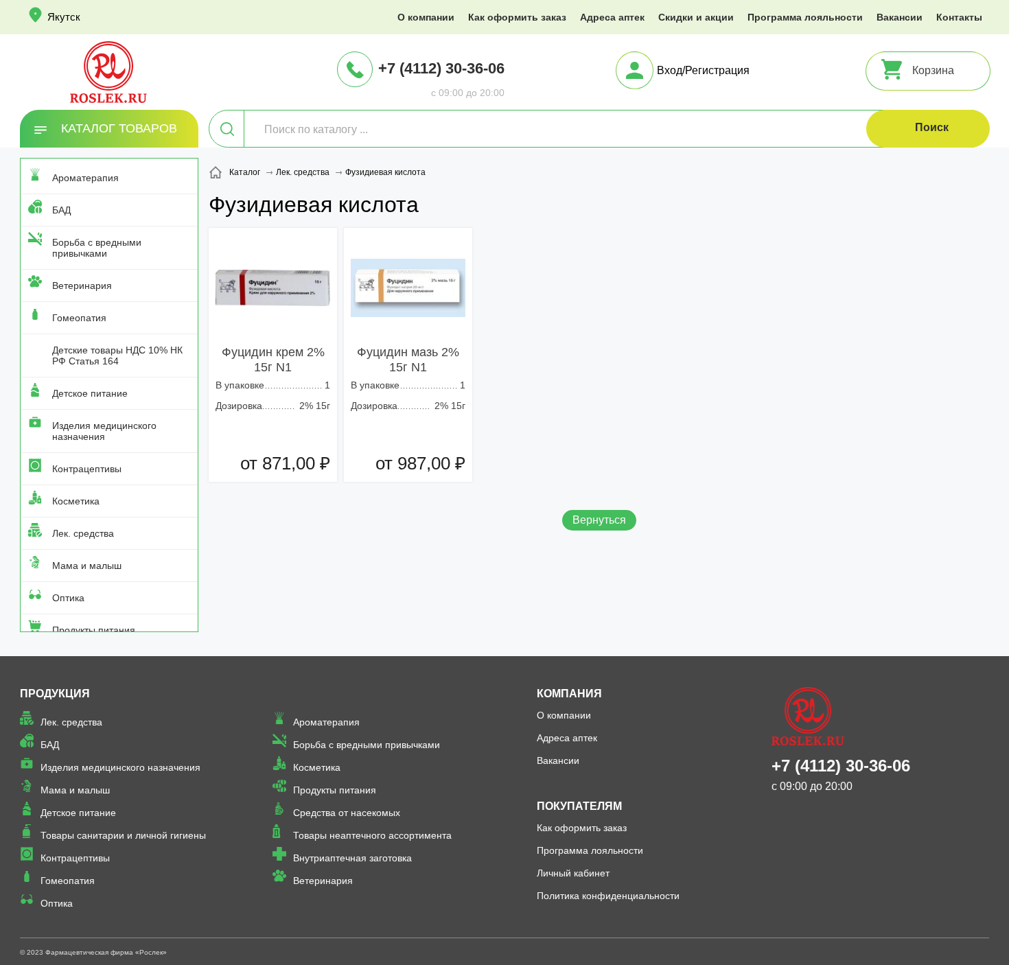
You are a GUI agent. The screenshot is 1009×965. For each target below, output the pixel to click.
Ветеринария (82, 285)
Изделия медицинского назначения (104, 431)
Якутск (63, 17)
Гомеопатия (79, 317)
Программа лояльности (805, 17)
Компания (569, 693)
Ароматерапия (85, 177)
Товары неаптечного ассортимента (372, 835)
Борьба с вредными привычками (96, 248)
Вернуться (599, 520)
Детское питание (90, 393)
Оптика (68, 597)
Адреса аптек (612, 17)
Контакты (959, 17)
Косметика (76, 501)
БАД (61, 210)
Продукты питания (93, 630)
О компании (425, 17)
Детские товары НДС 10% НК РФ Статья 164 (117, 356)
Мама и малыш (86, 565)
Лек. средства (83, 533)
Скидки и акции (696, 17)
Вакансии (900, 17)
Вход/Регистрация (703, 70)
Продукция (55, 693)
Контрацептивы (86, 468)
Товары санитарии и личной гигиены (123, 835)
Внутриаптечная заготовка (352, 857)
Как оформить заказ (517, 17)
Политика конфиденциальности (608, 895)
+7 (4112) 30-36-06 (441, 68)
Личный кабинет (573, 873)
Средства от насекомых (346, 812)
